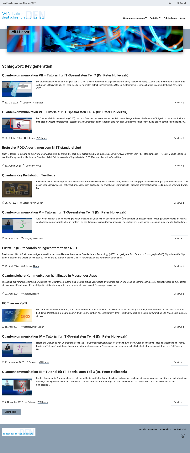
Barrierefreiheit (179, 429)
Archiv (183, 18)
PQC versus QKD (14, 303)
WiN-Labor (38, 102)
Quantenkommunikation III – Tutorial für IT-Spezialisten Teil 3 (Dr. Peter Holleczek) (64, 372)
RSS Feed (183, 436)
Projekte (154, 18)
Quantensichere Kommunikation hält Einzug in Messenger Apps (49, 276)
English (183, 3)
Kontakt (142, 429)
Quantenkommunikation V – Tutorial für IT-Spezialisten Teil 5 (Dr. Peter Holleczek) (64, 212)
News (38, 165)
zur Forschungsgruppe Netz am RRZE (19, 3)
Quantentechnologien (134, 18)
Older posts (10, 412)
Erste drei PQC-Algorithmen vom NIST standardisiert (41, 148)
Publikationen (170, 18)
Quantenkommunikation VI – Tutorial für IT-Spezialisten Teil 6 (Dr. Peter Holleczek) (64, 112)
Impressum (153, 429)
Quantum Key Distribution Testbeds (28, 175)
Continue (178, 102)
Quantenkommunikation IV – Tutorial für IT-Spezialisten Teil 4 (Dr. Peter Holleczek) (64, 336)
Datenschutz (165, 429)
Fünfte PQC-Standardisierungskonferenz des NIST (40, 248)
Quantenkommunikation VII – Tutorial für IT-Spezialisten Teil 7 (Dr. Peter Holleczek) (65, 75)
